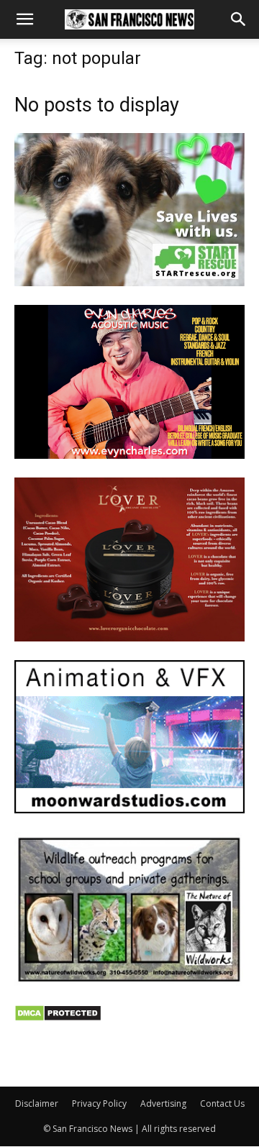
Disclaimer (36, 1103)
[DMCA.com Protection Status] (57, 1018)
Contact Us (222, 1103)
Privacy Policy (99, 1103)
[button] (24, 19)
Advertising (163, 1103)
